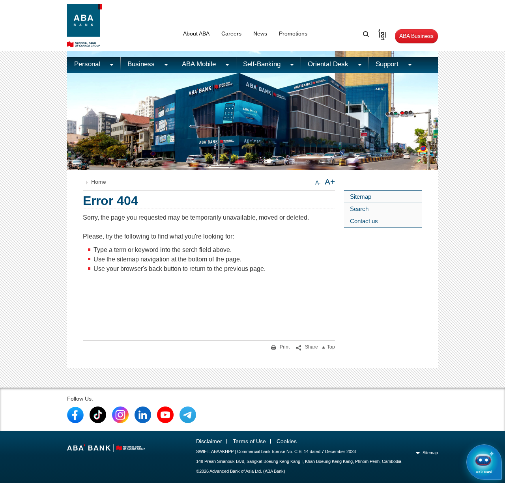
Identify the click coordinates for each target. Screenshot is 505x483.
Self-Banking (262, 64)
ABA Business (416, 36)
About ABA (196, 33)
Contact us (364, 221)
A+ (330, 181)
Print (284, 347)
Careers (231, 33)
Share (311, 347)
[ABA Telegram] (188, 414)
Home (98, 182)
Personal (88, 64)
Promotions (293, 33)
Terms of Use (249, 441)
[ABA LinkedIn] (143, 414)
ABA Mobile (200, 64)
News (260, 33)
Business (142, 64)
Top (331, 347)
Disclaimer (209, 441)
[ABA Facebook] (75, 414)
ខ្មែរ (379, 33)
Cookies (287, 441)
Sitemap (360, 196)
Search (359, 208)
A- (318, 182)
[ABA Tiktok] (98, 414)
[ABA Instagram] (120, 414)
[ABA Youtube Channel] (165, 414)
